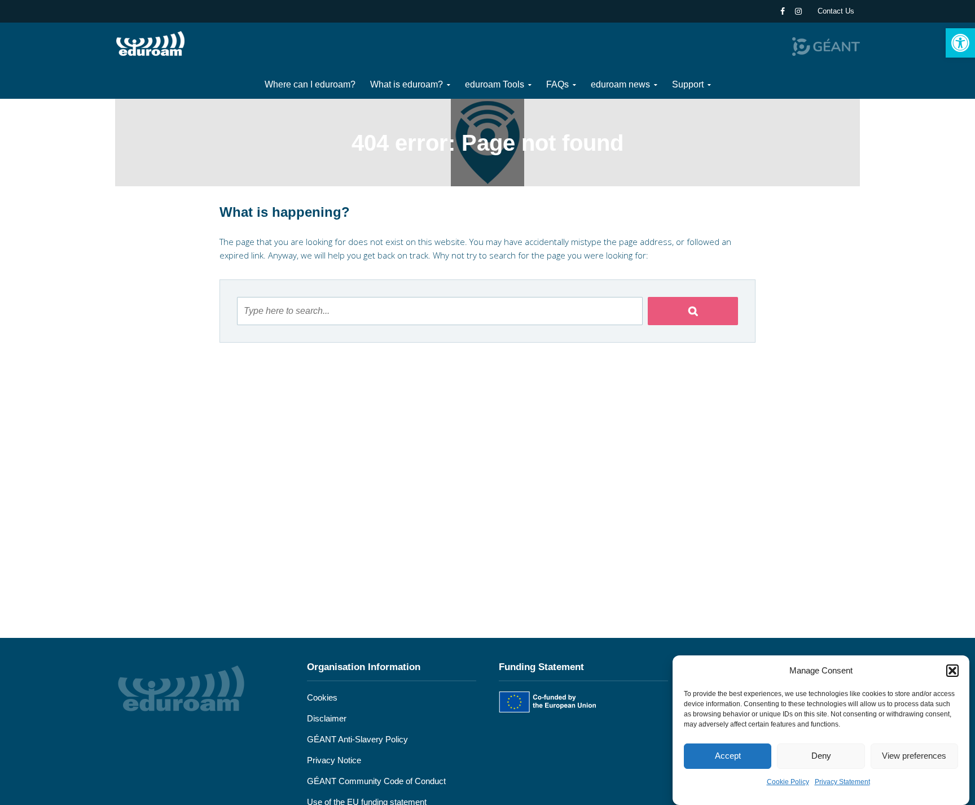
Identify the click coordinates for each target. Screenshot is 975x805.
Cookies (322, 697)
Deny (821, 756)
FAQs (557, 84)
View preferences (914, 756)
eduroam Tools (494, 84)
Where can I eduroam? (310, 84)
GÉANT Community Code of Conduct (376, 781)
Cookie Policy (788, 782)
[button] (960, 43)
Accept (728, 756)
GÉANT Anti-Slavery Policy (357, 739)
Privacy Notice (334, 760)
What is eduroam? (406, 84)
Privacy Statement (842, 782)
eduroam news (620, 84)
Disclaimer (326, 718)
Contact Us (836, 11)
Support (688, 84)
